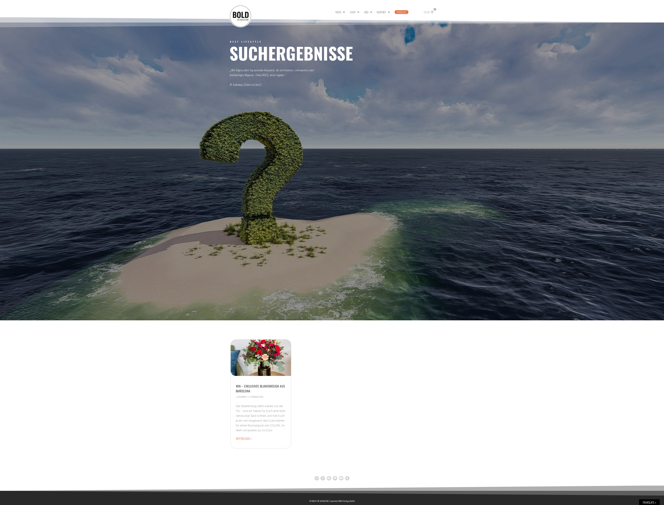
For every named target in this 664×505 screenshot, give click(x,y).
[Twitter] (335, 478)
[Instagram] (317, 478)
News (338, 12)
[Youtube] (341, 478)
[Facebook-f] (323, 478)
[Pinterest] (329, 478)
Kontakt (381, 12)
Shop (353, 12)
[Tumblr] (347, 478)
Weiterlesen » (244, 438)
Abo (366, 12)
